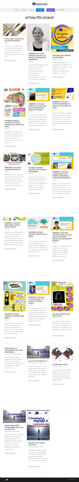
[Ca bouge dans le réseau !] (62, 353)
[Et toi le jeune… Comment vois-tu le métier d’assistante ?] (14, 29)
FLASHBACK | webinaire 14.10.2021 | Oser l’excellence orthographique (37, 169)
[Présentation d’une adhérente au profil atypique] (62, 38)
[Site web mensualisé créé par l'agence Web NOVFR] (6, 479)
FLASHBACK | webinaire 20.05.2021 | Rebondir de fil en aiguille (37, 234)
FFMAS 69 (7, 42)
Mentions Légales (71, 479)
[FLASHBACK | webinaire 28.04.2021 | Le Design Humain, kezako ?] (14, 296)
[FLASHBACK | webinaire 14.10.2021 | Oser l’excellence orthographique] (38, 158)
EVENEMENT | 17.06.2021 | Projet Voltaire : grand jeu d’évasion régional (13, 225)
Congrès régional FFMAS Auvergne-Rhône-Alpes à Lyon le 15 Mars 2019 (14, 427)
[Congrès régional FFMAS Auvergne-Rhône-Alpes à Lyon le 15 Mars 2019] (14, 416)
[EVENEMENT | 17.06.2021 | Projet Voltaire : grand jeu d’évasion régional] (14, 218)
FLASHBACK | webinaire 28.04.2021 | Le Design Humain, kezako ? (14, 316)
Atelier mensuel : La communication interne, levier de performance (14, 350)
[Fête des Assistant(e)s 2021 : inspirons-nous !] (62, 296)
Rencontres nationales (33, 363)
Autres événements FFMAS (16, 354)
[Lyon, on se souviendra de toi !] (38, 352)
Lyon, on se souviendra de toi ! (37, 361)
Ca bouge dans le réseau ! (60, 364)
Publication (55, 59)
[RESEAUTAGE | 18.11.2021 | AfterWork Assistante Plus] (14, 158)
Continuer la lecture (11, 60)
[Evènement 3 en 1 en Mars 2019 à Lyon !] (38, 425)
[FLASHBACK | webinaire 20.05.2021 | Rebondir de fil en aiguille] (38, 223)
